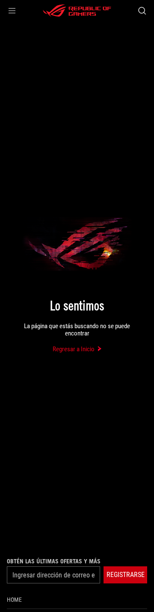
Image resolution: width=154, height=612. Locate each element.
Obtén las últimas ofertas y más (54, 561)
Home (14, 599)
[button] (12, 11)
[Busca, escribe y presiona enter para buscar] (141, 10)
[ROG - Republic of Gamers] (77, 10)
